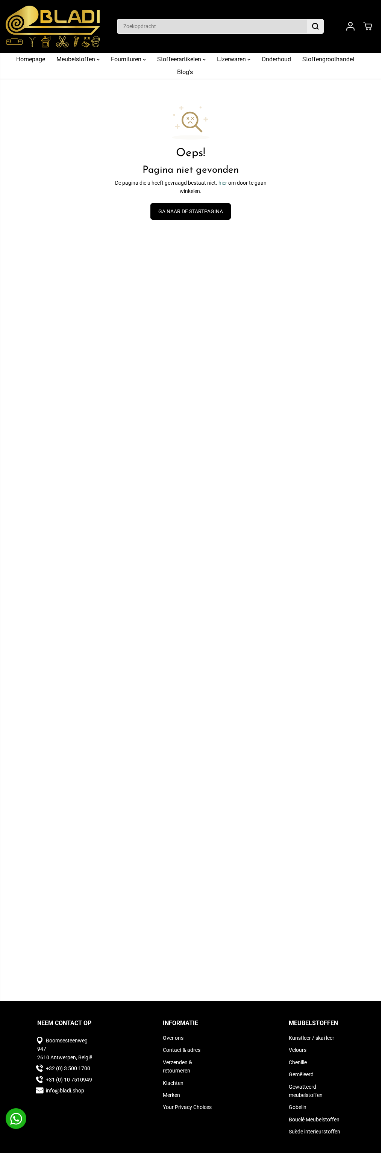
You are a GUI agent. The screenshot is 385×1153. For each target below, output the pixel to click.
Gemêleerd (301, 1074)
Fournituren (127, 59)
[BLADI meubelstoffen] (53, 26)
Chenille (298, 1062)
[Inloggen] (350, 26)
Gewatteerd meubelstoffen (306, 1091)
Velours (297, 1050)
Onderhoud (276, 59)
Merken (171, 1095)
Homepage (30, 59)
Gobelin (297, 1107)
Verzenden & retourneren (177, 1066)
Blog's (185, 72)
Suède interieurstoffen (314, 1132)
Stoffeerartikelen (180, 59)
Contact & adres (181, 1050)
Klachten (173, 1083)
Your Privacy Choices (187, 1107)
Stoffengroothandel (328, 59)
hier (222, 183)
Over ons (173, 1038)
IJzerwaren (232, 59)
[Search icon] (315, 26)
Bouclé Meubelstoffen (314, 1120)
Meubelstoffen (76, 59)
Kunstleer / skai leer (311, 1038)
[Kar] (368, 26)
